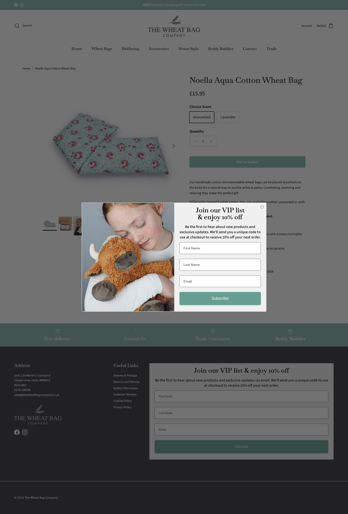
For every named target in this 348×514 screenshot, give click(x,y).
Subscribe (220, 298)
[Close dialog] (262, 207)
